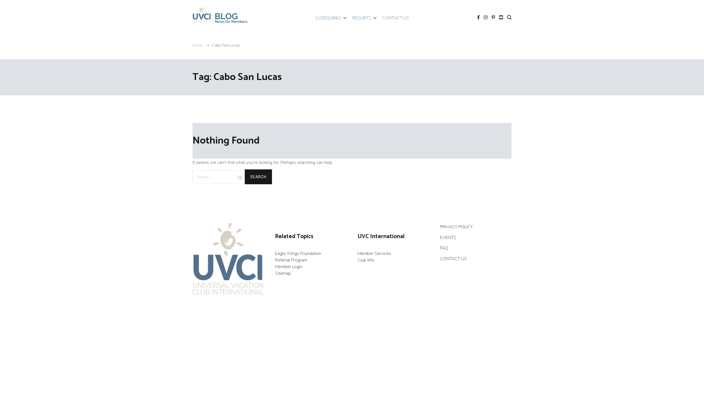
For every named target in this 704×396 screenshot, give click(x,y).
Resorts (362, 18)
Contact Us (395, 18)
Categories (329, 18)
